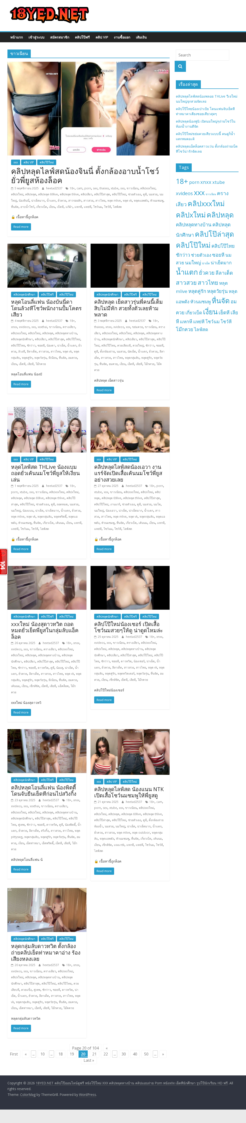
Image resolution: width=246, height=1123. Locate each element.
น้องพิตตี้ (70, 825)
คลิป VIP (102, 37)
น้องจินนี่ (24, 201)
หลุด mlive (114, 201)
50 (146, 1054)
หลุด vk (127, 201)
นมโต (157, 504)
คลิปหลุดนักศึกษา (24, 294)
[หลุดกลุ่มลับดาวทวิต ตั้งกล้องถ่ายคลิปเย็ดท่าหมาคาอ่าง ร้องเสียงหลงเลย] (46, 890)
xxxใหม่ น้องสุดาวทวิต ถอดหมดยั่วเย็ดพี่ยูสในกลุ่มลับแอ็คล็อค (45, 630)
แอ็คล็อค (63, 686)
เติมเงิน (141, 37)
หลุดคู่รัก (27, 358)
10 (42, 1054)
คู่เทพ (21, 825)
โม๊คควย (68, 1008)
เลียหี (30, 364)
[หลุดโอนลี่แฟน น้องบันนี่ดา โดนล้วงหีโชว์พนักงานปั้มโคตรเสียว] (46, 246)
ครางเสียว (69, 327)
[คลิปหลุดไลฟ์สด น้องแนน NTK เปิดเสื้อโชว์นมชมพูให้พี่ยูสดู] (130, 732)
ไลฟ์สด (117, 207)
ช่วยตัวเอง (134, 194)
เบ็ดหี (60, 207)
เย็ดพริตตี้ (48, 843)
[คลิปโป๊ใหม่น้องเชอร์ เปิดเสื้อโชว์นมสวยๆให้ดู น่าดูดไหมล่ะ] (130, 568)
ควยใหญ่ (138, 345)
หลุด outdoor (141, 833)
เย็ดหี (22, 364)
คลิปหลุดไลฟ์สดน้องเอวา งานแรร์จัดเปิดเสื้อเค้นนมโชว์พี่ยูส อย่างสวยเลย (128, 473)
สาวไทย (100, 201)
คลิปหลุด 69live (48, 194)
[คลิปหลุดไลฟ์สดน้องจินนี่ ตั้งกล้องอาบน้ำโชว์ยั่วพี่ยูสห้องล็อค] (88, 64)
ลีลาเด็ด (32, 351)
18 (60, 1054)
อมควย (72, 358)
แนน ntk (119, 845)
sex (95, 188)
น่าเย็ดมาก (38, 201)
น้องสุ (59, 668)
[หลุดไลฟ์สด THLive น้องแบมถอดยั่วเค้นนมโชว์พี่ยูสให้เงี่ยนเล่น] (46, 409)
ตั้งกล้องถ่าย (107, 351)
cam (79, 188)
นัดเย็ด (132, 351)
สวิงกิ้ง (45, 831)
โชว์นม (97, 207)
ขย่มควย (137, 327)
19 (72, 1054)
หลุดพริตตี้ (60, 517)
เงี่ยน (52, 207)
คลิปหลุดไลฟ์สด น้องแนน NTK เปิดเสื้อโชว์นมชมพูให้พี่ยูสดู (129, 792)
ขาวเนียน (132, 188)
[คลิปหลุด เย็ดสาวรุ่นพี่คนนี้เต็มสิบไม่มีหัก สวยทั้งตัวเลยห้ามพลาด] (130, 246)
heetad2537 (54, 188)
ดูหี (145, 194)
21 (94, 1054)
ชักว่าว (31, 345)
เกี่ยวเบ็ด (41, 207)
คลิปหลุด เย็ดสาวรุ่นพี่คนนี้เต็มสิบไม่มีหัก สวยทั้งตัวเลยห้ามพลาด (128, 308)
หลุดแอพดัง (141, 201)
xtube (114, 188)
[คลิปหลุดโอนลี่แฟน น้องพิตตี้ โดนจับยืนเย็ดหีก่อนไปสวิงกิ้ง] (46, 732)
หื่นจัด (14, 207)
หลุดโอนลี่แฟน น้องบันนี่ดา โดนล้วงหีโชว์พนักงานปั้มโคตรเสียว (46, 308)
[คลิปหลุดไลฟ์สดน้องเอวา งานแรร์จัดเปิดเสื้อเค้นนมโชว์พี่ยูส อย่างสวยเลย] (130, 409)
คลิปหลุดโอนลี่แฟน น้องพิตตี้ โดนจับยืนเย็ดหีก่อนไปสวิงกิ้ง (43, 790)
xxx (15, 162)
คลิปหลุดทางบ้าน (66, 333)
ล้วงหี (21, 351)
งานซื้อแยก (122, 37)
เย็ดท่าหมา (33, 843)
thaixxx (104, 188)
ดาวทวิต (43, 668)
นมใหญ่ (16, 511)
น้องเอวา (111, 511)
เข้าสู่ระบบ (36, 37)
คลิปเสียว (86, 194)
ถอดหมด (62, 504)
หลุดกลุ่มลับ (132, 358)
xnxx (14, 327)
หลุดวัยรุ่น (40, 358)
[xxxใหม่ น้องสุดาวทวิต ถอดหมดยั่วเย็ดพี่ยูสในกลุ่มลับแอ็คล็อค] (46, 568)
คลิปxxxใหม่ (147, 188)
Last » (89, 1060)
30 (124, 1054)
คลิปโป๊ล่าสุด (102, 194)
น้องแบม (28, 511)
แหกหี (78, 207)
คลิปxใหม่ (17, 194)
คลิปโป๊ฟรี (82, 37)
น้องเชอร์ (139, 661)
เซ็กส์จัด (34, 686)
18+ (72, 188)
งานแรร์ (115, 504)
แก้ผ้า (69, 207)
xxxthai (42, 327)
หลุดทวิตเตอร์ (126, 673)
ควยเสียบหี (124, 345)
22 (106, 1054)
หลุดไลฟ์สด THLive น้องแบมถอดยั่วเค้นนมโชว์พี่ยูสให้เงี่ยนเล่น (45, 473)
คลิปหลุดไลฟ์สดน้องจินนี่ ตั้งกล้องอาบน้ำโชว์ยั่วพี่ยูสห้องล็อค (85, 175)
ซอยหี (41, 345)
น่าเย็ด (61, 345)
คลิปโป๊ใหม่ (47, 162)
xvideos (24, 327)
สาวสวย (88, 201)
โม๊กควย (41, 364)
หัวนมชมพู (156, 201)
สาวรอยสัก (74, 201)
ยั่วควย (62, 201)
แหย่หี (87, 207)
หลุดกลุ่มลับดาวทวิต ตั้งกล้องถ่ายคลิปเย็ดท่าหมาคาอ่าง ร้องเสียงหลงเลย (45, 952)
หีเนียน (53, 358)
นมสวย (153, 194)
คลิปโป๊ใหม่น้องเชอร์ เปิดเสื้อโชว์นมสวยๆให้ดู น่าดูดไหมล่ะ (128, 627)
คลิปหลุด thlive (69, 194)
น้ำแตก (51, 201)
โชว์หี (107, 207)
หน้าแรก (16, 37)
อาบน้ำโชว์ (27, 207)
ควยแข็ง (26, 990)
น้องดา (51, 345)
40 (135, 1054)
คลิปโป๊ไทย (18, 345)
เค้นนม (59, 523)
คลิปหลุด (30, 194)
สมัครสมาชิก (59, 37)
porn (87, 188)
